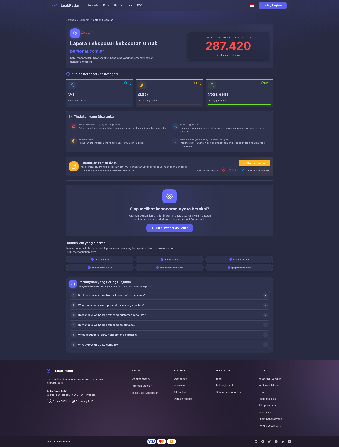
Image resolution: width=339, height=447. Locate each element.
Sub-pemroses (267, 405)
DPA (261, 392)
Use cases (180, 378)
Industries (180, 385)
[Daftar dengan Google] (223, 170)
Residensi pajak (267, 398)
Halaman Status (142, 385)
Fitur (106, 5)
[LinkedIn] (283, 441)
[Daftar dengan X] (242, 170)
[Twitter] (269, 441)
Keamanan (264, 412)
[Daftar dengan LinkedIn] (236, 170)
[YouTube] (276, 441)
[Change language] (252, 5)
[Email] (289, 441)
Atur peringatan (256, 163)
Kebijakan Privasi (268, 385)
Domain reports (183, 398)
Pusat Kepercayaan (270, 419)
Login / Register (273, 5)
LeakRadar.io (63, 441)
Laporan (84, 20)
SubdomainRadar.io (229, 392)
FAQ (139, 5)
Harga (118, 5)
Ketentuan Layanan (269, 378)
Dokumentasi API (143, 378)
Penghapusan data (269, 425)
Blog (219, 378)
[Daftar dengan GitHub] (230, 170)
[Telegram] (263, 441)
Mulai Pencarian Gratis (172, 228)
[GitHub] (256, 441)
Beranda (92, 5)
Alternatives (181, 392)
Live (129, 5)
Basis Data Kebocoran (144, 392)
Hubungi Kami (224, 385)
